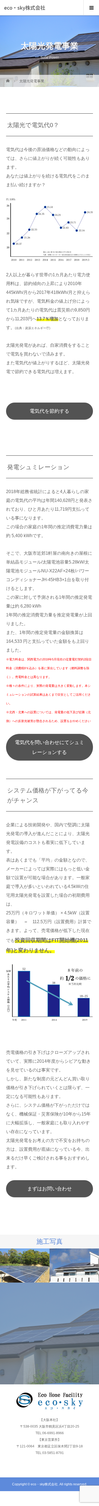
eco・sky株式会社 (24, 7)
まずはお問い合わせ (49, 1188)
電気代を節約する (49, 411)
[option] (25, 1265)
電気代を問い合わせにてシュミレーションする (49, 747)
